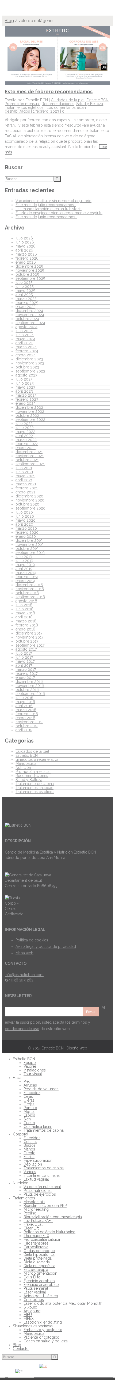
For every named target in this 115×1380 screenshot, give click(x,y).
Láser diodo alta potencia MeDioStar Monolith (63, 1303)
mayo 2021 (25, 476)
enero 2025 (25, 306)
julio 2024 (24, 331)
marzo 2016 (26, 710)
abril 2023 (24, 391)
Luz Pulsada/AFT (38, 1220)
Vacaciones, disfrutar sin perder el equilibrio (53, 201)
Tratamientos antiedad (34, 788)
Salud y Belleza (89, 104)
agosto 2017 (26, 649)
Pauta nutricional (38, 1190)
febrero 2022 (27, 444)
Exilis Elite (32, 1277)
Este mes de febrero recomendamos (49, 91)
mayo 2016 (25, 702)
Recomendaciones (58, 104)
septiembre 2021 (30, 464)
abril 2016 (24, 706)
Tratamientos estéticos (24, 107)
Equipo (30, 1062)
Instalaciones (35, 1070)
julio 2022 (24, 423)
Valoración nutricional (42, 1187)
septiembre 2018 (30, 597)
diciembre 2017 (29, 633)
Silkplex (30, 1307)
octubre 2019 (27, 548)
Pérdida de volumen (41, 1089)
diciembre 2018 (29, 585)
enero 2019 (25, 581)
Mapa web (24, 953)
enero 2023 (26, 403)
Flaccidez (32, 1093)
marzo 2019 (26, 573)
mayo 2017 (25, 661)
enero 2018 (25, 629)
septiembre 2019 (30, 552)
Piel (27, 1081)
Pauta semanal (36, 1288)
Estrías (29, 1157)
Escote (29, 1153)
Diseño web (77, 1048)
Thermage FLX (36, 1236)
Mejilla (29, 1111)
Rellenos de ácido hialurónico (49, 1232)
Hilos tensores (36, 1243)
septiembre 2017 (30, 645)
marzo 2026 (26, 254)
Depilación (33, 1164)
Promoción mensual (22, 104)
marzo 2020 (26, 528)
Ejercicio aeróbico (39, 1281)
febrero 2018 (27, 625)
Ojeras (29, 1100)
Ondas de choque (39, 1251)
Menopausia (26, 763)
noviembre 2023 (30, 363)
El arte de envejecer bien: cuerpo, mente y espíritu (59, 213)
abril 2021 (24, 480)
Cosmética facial (38, 1126)
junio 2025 (24, 286)
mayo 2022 (25, 431)
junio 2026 (25, 242)
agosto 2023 (26, 375)
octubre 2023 (27, 367)
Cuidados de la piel (68, 100)
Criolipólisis (34, 1299)
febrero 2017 (26, 673)
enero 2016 (25, 718)
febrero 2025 (27, 302)
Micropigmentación (40, 1273)
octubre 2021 (27, 460)
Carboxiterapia (36, 1247)
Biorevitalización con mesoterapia (53, 1217)
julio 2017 (24, 653)
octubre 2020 (27, 504)
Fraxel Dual (33, 1224)
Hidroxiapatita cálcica (42, 1239)
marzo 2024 (26, 347)
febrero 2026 (27, 258)
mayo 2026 (26, 246)
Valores (30, 1066)
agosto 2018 (26, 601)
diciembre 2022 (29, 407)
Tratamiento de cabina (35, 784)
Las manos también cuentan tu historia (49, 209)
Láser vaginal (35, 1292)
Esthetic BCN (97, 100)
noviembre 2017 (29, 637)
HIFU (28, 1315)
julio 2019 (24, 556)
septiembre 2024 (30, 323)
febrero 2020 (27, 532)
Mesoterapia (34, 1202)
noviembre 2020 (30, 500)
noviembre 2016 (30, 685)
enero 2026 (26, 262)
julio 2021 (24, 468)
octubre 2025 (27, 274)
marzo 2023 (26, 395)
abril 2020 (24, 524)
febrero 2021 (27, 488)
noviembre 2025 (30, 270)
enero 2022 (26, 448)
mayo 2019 (25, 564)
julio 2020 (24, 512)
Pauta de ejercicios (40, 1194)
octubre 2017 (27, 641)
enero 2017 (25, 677)
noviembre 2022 (30, 411)
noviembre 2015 (29, 722)
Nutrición (23, 767)
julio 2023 (24, 379)
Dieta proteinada (38, 1258)
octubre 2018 (27, 593)
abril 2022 (24, 435)
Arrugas (30, 1085)
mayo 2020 (26, 520)
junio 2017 (24, 657)
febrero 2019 (27, 577)
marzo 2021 (26, 484)
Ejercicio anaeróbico (41, 1284)
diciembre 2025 (29, 266)
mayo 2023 (25, 387)
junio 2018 (24, 609)
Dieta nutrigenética (39, 1266)
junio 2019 (24, 560)
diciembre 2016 (29, 681)
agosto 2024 (26, 327)
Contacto (21, 1348)
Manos (29, 1149)
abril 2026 (24, 250)
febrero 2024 (27, 351)
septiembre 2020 (30, 508)
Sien (27, 1119)
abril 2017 (24, 665)
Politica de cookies (32, 940)
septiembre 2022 (30, 419)
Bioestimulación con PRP (45, 1205)
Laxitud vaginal (36, 1179)
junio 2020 (25, 516)
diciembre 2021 (29, 452)
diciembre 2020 (29, 496)
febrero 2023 (27, 399)
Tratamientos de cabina (44, 1130)
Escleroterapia (36, 1269)
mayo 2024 (25, 339)
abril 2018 (24, 617)
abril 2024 (24, 343)
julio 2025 (24, 282)
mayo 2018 (25, 613)
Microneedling (36, 1209)
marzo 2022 (26, 440)
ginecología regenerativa (37, 759)
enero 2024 (26, 355)
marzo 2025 (26, 298)
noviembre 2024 (30, 315)
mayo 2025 (25, 290)
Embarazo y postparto (43, 1330)
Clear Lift (31, 1228)
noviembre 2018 (30, 589)
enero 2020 (26, 536)
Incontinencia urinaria (42, 1175)
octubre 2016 (27, 689)
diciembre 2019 (29, 540)
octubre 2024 (27, 319)
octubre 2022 (27, 415)
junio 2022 (25, 427)
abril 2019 (24, 569)
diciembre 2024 (29, 311)
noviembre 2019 (30, 544)
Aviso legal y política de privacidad (46, 946)
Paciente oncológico (41, 1337)
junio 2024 (25, 335)
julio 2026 (24, 238)
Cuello (29, 1123)
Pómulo (30, 1108)
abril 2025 (24, 294)
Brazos (30, 1145)
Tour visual (33, 1074)
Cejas (28, 1096)
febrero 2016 (27, 714)
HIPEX (29, 1318)
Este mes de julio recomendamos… (46, 205)
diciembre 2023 (29, 359)
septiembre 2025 (30, 278)
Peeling (30, 1213)
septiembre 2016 (30, 693)
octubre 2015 (27, 726)
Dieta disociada (37, 1262)
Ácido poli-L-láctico (41, 1296)
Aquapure (32, 1311)
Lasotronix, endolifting (43, 1322)
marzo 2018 (26, 621)
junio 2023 (25, 383)
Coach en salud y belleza (46, 1341)
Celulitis (30, 1141)
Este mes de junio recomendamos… (46, 217)
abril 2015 (24, 730)
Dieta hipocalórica (39, 1254)
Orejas (29, 1104)
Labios (29, 1115)
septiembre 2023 (30, 371)
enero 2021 (25, 492)
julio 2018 (24, 605)
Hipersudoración (38, 1160)
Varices (30, 1172)
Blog (9, 20)
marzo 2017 (26, 669)
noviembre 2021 (30, 456)
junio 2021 (24, 472)
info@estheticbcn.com (24, 975)
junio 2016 (24, 698)
